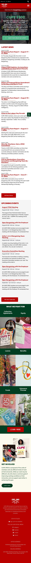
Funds (7, 390)
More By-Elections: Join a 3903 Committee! (12, 145)
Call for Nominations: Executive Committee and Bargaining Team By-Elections (14, 160)
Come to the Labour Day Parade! (13, 113)
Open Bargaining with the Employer (15, 222)
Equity (23, 313)
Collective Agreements (7, 312)
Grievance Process (23, 389)
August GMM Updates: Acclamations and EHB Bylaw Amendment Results (14, 68)
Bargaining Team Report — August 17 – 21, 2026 (15, 52)
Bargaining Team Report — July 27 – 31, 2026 (14, 175)
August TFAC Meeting (10, 207)
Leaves (7, 351)
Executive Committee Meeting (13, 251)
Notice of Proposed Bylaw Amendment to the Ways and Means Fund (15, 83)
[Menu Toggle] (28, 5)
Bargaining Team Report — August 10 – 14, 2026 (15, 98)
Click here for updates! (15, 10)
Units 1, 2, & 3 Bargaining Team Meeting (13, 237)
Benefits (23, 351)
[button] (29, 115)
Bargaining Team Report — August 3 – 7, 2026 (15, 129)
